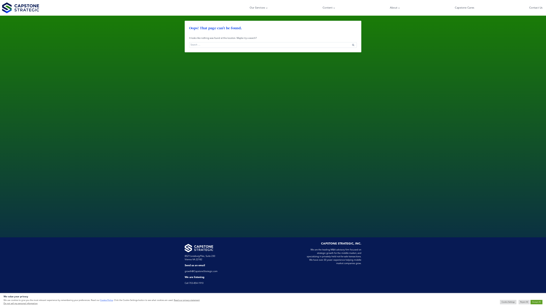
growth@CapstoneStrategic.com (201, 271)
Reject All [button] (524, 302)
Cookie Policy (106, 300)
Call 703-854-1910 (194, 283)
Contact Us (536, 8)
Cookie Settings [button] (508, 302)
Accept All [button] (536, 302)
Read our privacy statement (187, 300)
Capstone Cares (464, 8)
